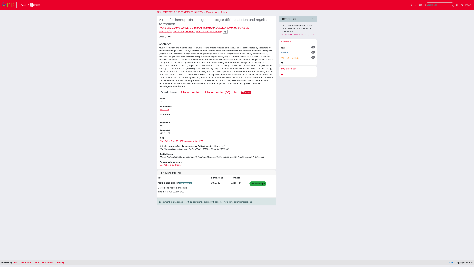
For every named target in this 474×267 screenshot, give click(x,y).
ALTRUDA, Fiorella (183, 31)
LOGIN (468, 4)
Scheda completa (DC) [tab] (217, 92)
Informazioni (290, 19)
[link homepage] (9, 5)
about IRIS (26, 262)
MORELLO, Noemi (169, 27)
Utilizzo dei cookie (44, 262)
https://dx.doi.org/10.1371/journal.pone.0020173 (181, 141)
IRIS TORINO (169, 12)
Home (411, 4)
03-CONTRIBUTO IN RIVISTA (190, 12)
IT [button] (457, 4)
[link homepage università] (30, 5)
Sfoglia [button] (418, 4)
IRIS (159, 12)
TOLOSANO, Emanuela (208, 31)
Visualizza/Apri (258, 183)
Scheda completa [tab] (190, 92)
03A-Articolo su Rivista (216, 12)
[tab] (235, 92)
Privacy (60, 262)
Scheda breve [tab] (169, 92)
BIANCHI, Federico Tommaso (197, 27)
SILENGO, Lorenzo (225, 27)
